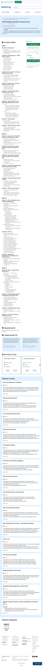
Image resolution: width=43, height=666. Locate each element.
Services (28, 12)
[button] (39, 365)
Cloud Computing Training (10, 18)
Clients (34, 644)
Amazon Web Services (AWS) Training (22, 18)
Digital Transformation (26, 638)
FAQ (33, 650)
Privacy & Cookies (21, 663)
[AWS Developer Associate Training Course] (7, 7)
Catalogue (4, 638)
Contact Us (18, 2)
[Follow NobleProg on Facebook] (34, 656)
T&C (33, 652)
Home (3, 18)
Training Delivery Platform (24, 644)
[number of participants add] (38, 53)
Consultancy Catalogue (15, 645)
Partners (34, 642)
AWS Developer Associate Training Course (11, 19)
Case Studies (15, 640)
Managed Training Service (26, 641)
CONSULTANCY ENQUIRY (33, 48)
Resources (4, 644)
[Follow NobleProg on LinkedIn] (33, 656)
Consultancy (17, 12)
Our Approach (15, 638)
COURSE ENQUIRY (33, 44)
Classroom (31, 57)
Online (30, 55)
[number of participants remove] (28, 53)
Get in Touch (37, 663)
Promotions (5, 640)
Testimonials (35, 646)
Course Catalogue (5, 12)
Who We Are (38, 12)
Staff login (21, 665)
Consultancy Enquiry (15, 642)
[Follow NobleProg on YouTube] (36, 656)
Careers (34, 648)
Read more (4, 33)
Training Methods (4, 642)
